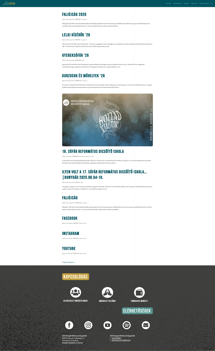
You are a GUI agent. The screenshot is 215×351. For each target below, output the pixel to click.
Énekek (186, 3)
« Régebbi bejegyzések (68, 262)
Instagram (70, 233)
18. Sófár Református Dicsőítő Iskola (93, 151)
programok (84, 19)
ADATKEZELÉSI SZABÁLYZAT (121, 340)
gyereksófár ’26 (75, 55)
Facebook (70, 218)
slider (83, 60)
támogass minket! (139, 301)
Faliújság (70, 198)
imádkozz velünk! (107, 301)
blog (82, 182)
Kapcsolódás (204, 3)
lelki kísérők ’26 (76, 35)
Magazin (194, 3)
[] (146, 329)
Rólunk (168, 3)
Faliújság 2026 (74, 14)
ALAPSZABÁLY (116, 338)
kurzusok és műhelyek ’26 (83, 75)
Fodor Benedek (69, 223)
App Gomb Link (83, 223)
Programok (177, 3)
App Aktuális (82, 156)
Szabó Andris (69, 156)
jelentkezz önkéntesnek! (75, 301)
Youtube (69, 248)
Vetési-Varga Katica (70, 19)
